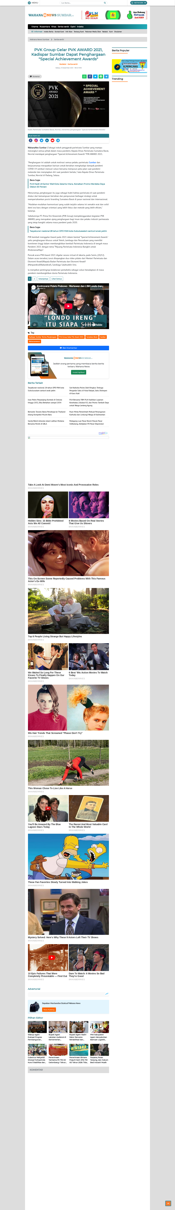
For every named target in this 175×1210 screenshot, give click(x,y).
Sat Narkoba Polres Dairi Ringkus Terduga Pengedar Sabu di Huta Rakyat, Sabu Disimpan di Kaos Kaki (88, 390)
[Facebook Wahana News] (30, 140)
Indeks (80, 27)
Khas (53, 27)
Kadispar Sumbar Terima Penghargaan (43, 337)
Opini (72, 27)
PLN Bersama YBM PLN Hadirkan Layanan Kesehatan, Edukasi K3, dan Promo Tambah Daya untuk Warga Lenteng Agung (89, 402)
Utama (34, 27)
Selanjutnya (43, 279)
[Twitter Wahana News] (41, 140)
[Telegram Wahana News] (58, 140)
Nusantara (45, 27)
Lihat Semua (57, 279)
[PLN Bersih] (114, 15)
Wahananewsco (34, 341)
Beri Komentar (70, 348)
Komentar (36, 76)
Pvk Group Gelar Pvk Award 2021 (71, 337)
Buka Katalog (49, 1009)
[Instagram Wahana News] (36, 140)
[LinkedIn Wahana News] (47, 140)
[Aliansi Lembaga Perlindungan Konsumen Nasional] (129, 66)
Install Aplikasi (79, 372)
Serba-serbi (63, 27)
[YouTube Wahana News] (52, 140)
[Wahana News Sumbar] (51, 15)
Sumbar (92, 162)
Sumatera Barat (92, 337)
